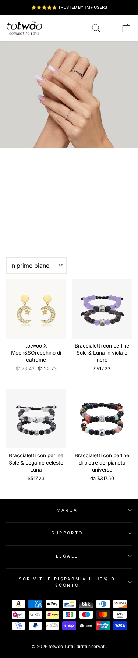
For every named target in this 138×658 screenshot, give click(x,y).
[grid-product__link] (36, 309)
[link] (24, 28)
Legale (67, 556)
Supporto (67, 533)
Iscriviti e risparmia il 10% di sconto (67, 582)
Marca (67, 510)
